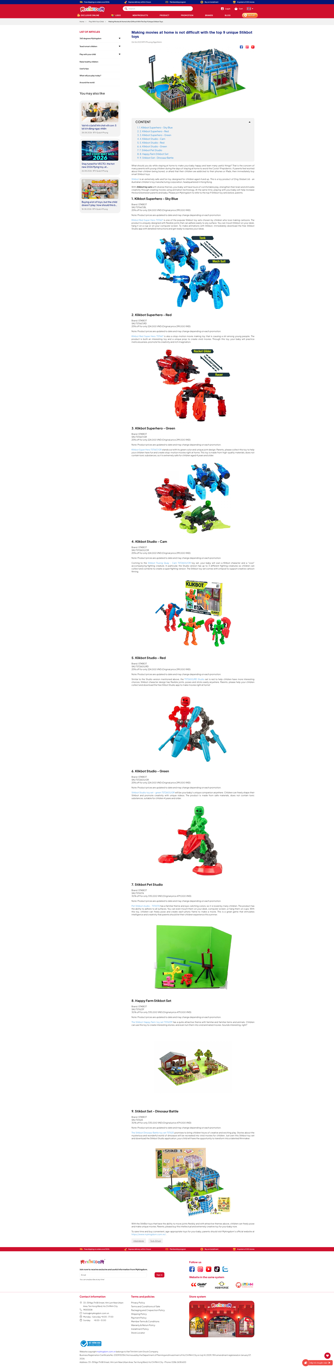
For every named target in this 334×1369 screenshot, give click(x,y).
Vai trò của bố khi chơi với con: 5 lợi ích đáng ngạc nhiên (99, 127)
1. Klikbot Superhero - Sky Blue (156, 127)
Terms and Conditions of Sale (145, 1306)
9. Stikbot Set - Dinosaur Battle (157, 157)
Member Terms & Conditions (145, 1321)
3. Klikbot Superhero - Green (155, 134)
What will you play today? (90, 75)
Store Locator (138, 1332)
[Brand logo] (199, 1290)
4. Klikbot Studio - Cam (152, 138)
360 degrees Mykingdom (90, 38)
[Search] (126, 8)
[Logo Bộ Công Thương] (91, 1347)
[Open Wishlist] (327, 1356)
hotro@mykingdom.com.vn (96, 1313)
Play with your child (96, 22)
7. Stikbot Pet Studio (150, 150)
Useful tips (84, 68)
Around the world (87, 82)
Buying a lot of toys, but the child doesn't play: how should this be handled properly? (99, 203)
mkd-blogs (138, 1241)
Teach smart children (88, 46)
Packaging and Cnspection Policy (148, 1310)
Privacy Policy (138, 1302)
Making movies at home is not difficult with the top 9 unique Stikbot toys (135, 22)
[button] (238, 8)
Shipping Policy (139, 1314)
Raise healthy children (89, 61)
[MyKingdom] (221, 1319)
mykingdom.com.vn (106, 1351)
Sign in (159, 1275)
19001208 (87, 1309)
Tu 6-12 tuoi (155, 1241)
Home (82, 22)
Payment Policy (139, 1317)
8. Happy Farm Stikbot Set (154, 153)
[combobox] (158, 8)
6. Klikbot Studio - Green (153, 146)
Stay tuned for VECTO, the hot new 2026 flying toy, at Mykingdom (98, 165)
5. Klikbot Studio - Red (152, 142)
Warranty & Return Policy (143, 1325)
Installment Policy (140, 1329)
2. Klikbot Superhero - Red (154, 131)
